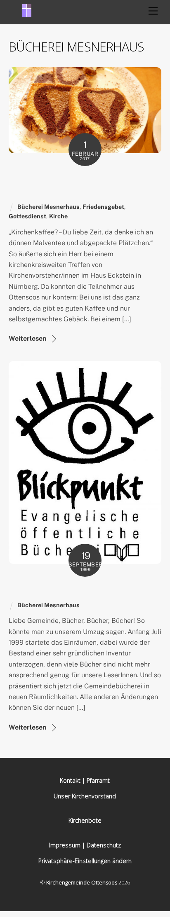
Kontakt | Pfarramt (85, 780)
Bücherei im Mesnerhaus (67, 589)
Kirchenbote (85, 820)
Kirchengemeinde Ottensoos (81, 882)
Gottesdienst (27, 216)
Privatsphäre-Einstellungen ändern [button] (85, 861)
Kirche (58, 216)
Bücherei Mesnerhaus (48, 206)
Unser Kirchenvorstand (85, 796)
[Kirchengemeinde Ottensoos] (26, 13)
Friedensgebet (103, 206)
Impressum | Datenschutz (85, 845)
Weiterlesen (27, 338)
